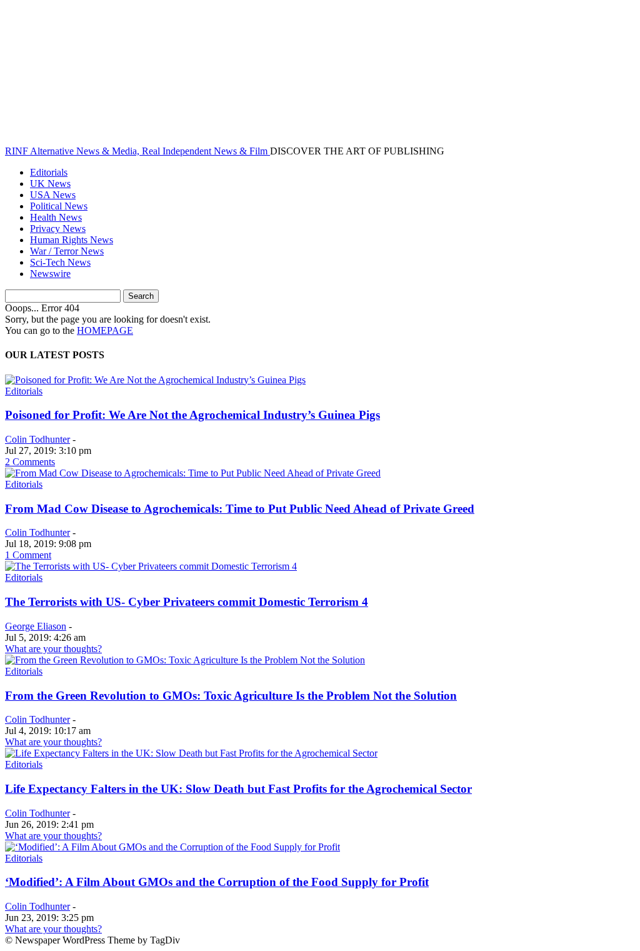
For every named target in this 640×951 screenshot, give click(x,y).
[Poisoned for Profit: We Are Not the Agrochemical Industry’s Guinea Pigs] (155, 380)
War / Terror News (67, 251)
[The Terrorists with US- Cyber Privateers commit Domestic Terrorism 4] (151, 566)
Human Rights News (71, 239)
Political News (59, 206)
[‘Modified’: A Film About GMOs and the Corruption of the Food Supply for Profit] (172, 847)
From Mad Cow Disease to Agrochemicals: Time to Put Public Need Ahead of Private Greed (239, 508)
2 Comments (30, 461)
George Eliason (35, 626)
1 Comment (28, 555)
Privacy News (58, 228)
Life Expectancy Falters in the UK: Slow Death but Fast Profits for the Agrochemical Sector (238, 788)
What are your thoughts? (53, 648)
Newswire (50, 273)
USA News (53, 194)
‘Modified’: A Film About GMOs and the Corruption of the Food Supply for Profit (217, 881)
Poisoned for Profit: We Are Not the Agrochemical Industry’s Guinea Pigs (192, 414)
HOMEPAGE (105, 330)
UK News (50, 183)
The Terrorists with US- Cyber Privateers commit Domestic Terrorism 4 (186, 601)
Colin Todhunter (37, 439)
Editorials (49, 172)
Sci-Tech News (60, 262)
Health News (56, 217)
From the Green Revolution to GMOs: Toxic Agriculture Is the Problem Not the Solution (231, 695)
